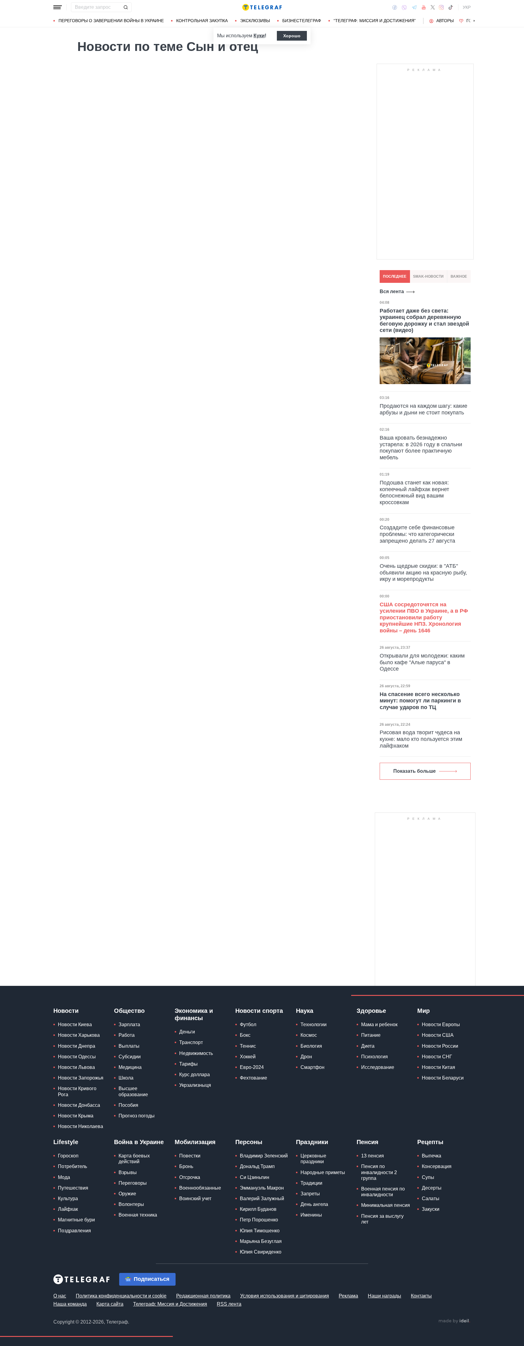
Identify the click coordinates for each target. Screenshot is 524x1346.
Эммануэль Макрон (262, 1187)
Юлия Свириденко (260, 1251)
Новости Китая (438, 1067)
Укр (467, 7)
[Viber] (404, 7)
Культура (68, 1198)
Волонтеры (131, 1204)
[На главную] (262, 7)
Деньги (187, 1031)
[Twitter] (432, 7)
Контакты (421, 1295)
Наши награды (384, 1295)
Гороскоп (68, 1155)
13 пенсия (372, 1155)
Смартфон (312, 1067)
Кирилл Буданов (258, 1209)
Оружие (127, 1193)
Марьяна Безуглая (261, 1241)
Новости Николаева (80, 1126)
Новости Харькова (79, 1035)
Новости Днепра (76, 1046)
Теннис (248, 1046)
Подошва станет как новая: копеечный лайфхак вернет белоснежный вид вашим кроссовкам (414, 492)
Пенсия (367, 1142)
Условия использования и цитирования (284, 1295)
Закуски (430, 1209)
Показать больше (414, 771)
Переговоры (133, 1183)
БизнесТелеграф (301, 20)
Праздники (312, 1142)
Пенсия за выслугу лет (382, 1219)
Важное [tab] (459, 276)
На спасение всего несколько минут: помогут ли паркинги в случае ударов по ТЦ (420, 700)
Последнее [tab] (394, 276)
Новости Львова (76, 1067)
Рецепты (430, 1142)
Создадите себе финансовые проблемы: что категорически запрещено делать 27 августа (417, 534)
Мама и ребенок (379, 1024)
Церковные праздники (313, 1158)
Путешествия (73, 1187)
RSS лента (229, 1304)
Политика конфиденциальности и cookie (121, 1295)
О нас (59, 1295)
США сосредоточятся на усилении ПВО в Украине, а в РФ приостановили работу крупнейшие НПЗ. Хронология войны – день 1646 (424, 617)
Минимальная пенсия (385, 1205)
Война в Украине (139, 1142)
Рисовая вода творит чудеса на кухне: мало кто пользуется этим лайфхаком (421, 738)
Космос (309, 1035)
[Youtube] (423, 7)
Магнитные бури (76, 1219)
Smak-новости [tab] (428, 276)
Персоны (248, 1142)
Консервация (437, 1166)
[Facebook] (394, 7)
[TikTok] (450, 7)
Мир (423, 1010)
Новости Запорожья (80, 1077)
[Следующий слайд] (474, 21)
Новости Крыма (75, 1115)
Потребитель (72, 1166)
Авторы (445, 20)
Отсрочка (189, 1177)
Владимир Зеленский (264, 1155)
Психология (374, 1056)
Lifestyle (65, 1142)
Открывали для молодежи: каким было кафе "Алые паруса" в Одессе (422, 662)
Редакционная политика (203, 1295)
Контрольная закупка (202, 20)
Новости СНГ (437, 1056)
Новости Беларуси (443, 1077)
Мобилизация (195, 1142)
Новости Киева (75, 1024)
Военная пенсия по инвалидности (383, 1191)
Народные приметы (323, 1172)
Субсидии (130, 1056)
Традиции (311, 1183)
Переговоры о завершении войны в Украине (111, 20)
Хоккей (248, 1056)
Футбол (248, 1024)
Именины (311, 1214)
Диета (368, 1046)
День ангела (314, 1204)
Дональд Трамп (257, 1166)
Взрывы (128, 1172)
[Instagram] (441, 7)
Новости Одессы (77, 1056)
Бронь (186, 1166)
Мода (64, 1177)
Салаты (430, 1198)
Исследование (377, 1067)
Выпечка (431, 1155)
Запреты (310, 1193)
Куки (259, 35)
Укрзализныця (195, 1085)
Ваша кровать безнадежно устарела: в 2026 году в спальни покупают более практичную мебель (421, 447)
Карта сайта (109, 1304)
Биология (311, 1046)
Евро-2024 (252, 1067)
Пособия (128, 1105)
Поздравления (74, 1230)
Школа (126, 1077)
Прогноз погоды (137, 1115)
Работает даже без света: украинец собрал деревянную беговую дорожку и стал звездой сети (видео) (424, 320)
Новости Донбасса (79, 1105)
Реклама (348, 1295)
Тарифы (188, 1063)
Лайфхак (68, 1209)
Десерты (432, 1187)
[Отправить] (125, 7)
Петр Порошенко (259, 1219)
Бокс (245, 1035)
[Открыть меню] (57, 7)
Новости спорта (259, 1010)
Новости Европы (441, 1024)
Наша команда (70, 1304)
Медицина (130, 1067)
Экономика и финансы (194, 1014)
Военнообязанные (200, 1187)
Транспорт (191, 1042)
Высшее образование (133, 1091)
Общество (129, 1010)
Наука (304, 1010)
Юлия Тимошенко (260, 1230)
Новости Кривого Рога (77, 1091)
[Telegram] (414, 7)
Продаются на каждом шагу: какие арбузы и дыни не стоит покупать (423, 409)
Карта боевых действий (134, 1158)
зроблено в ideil (454, 1321)
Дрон (306, 1056)
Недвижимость (196, 1053)
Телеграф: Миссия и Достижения (170, 1304)
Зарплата (129, 1024)
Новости (66, 1010)
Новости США (438, 1035)
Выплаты (129, 1046)
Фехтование (253, 1077)
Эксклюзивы (255, 20)
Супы (428, 1177)
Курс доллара (194, 1074)
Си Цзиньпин (254, 1177)
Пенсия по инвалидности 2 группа (379, 1172)
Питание (371, 1035)
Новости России (440, 1046)
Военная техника (138, 1214)
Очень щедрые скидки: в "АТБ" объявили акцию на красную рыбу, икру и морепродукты (423, 572)
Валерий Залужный (262, 1198)
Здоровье (371, 1010)
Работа (127, 1035)
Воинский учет (195, 1198)
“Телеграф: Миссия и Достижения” (375, 20)
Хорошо (292, 35)
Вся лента (392, 291)
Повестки (189, 1155)
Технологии (314, 1024)
